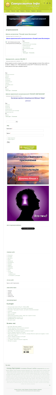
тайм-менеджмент (36, 371)
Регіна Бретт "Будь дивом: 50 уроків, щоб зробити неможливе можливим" (23, 309)
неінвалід (45, 370)
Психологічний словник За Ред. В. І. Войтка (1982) (18, 306)
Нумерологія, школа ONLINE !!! (16, 59)
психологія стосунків (42, 382)
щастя (41, 370)
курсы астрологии (26, 47)
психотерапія (27, 373)
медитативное (10, 371)
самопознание (38, 377)
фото (39, 373)
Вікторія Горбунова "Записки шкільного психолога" (18, 327)
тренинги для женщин (19, 377)
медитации (33, 383)
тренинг (24, 377)
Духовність (10, 258)
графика (31, 373)
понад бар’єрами (13, 368)
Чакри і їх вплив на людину (13, 338)
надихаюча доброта (29, 375)
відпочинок (44, 374)
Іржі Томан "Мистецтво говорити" (15, 326)
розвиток (25, 374)
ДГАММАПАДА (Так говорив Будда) (15, 318)
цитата (8, 373)
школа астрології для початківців (29, 44)
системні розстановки (44, 373)
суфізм (41, 379)
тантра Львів (33, 377)
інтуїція (10, 382)
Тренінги (24, 51)
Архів (18, 11)
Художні (11, 272)
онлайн (6, 86)
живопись (40, 375)
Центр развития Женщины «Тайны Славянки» (27, 378)
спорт (15, 370)
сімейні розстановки (17, 382)
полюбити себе (23, 383)
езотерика (41, 381)
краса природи (13, 381)
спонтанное (26, 382)
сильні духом (30, 382)
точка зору (38, 379)
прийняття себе (8, 379)
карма (26, 379)
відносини (18, 374)
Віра (30, 379)
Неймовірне (10, 266)
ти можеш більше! (26, 368)
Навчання (10, 263)
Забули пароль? (11, 139)
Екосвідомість (11, 262)
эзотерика (8, 377)
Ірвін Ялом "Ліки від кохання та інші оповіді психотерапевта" (20, 308)
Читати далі (25, 52)
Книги (9, 269)
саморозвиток (40, 368)
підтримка (15, 375)
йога (7, 378)
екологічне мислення (45, 375)
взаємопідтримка (46, 381)
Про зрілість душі (11, 319)
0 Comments (31, 52)
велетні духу (17, 378)
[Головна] (23, 6)
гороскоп (7, 83)
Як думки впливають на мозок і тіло (15, 317)
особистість (29, 383)
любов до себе (35, 375)
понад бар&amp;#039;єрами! (16, 379)
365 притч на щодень (12, 340)
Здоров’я (10, 265)
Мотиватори (10, 261)
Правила (22, 11)
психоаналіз (7, 80)
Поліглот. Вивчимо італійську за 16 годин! (16, 332)
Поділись (33, 11)
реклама (15, 371)
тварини (11, 370)
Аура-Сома (34, 379)
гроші (29, 379)
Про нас (13, 11)
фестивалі (47, 368)
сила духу (43, 371)
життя (15, 373)
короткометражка (19, 381)
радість (37, 382)
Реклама (28, 11)
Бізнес (9, 259)
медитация (27, 370)
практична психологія (9, 74)
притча (38, 370)
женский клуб (30, 381)
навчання (7, 75)
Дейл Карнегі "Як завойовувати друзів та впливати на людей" (21, 330)
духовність (47, 371)
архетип (7, 77)
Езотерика (10, 256)
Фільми (9, 271)
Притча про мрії (11, 314)
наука (48, 370)
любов (34, 368)
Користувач (9, 128)
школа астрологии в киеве (28, 48)
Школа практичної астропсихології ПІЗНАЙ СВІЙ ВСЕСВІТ (25, 94)
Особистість (10, 268)
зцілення (12, 373)
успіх (31, 370)
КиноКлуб (10, 311)
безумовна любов (29, 371)
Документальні (12, 274)
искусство (31, 374)
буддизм (48, 374)
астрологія (7, 106)
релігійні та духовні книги (45, 377)
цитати (7, 370)
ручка (34, 382)
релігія (12, 375)
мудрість (23, 379)
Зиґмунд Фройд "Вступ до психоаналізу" (16, 329)
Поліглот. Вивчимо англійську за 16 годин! (17, 336)
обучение (23, 370)
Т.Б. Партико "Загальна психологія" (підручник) (18, 339)
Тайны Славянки (38, 378)
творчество (28, 377)
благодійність (8, 375)
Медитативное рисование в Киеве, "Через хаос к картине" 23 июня (22, 315)
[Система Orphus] (28, 353)
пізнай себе (7, 107)
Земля (8, 382)
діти (41, 374)
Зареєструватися (11, 137)
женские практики (20, 373)
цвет (13, 382)
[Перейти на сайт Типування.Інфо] (28, 220)
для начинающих (11, 378)
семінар (44, 379)
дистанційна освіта (9, 84)
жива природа (24, 381)
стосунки (34, 370)
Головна (8, 11)
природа (47, 382)
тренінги (23, 371)
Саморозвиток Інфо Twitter (47, 3)
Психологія (10, 255)
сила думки (44, 378)
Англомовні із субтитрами (14, 275)
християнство (12, 377)
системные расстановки (11, 374)
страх (23, 382)
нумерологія (7, 78)
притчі (28, 374)
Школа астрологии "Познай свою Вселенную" (21, 34)
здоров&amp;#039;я (37, 374)
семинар (21, 374)
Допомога (39, 11)
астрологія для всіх (27, 45)
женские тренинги (36, 381)
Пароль (9, 133)
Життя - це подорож (12, 312)
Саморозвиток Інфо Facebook (44, 3)
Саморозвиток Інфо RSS (50, 3)
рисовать (47, 378)
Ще (49, 385)
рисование (18, 370)
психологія (7, 104)
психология (48, 379)
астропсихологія (26, 42)
